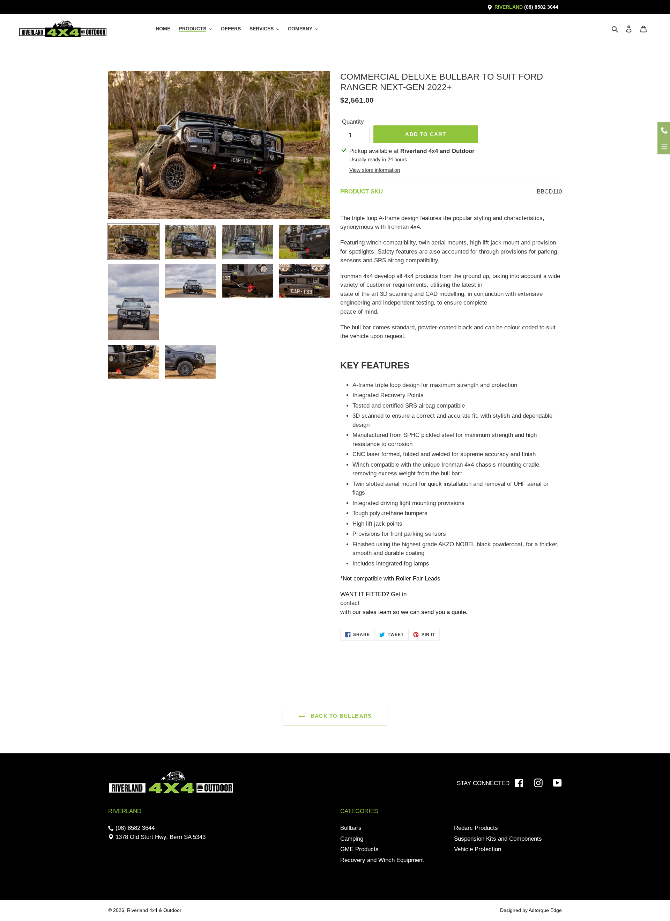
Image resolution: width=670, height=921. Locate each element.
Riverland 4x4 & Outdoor (154, 910)
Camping (351, 838)
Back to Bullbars (340, 716)
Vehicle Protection (477, 849)
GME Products (359, 849)
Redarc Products (476, 828)
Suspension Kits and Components (498, 838)
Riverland (525, 7)
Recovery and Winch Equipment (382, 860)
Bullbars (351, 828)
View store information (374, 170)
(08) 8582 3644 (134, 828)
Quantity (353, 121)
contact (350, 603)
